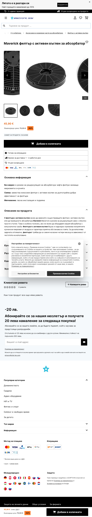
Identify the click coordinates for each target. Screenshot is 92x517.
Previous (7, 75)
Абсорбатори (15, 33)
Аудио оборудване (12, 396)
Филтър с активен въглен (78, 33)
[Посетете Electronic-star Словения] (10, 488)
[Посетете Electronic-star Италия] (24, 477)
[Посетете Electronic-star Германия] (5, 477)
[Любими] (80, 18)
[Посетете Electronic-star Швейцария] (14, 477)
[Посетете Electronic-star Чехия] (38, 477)
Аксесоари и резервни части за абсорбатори (44, 33)
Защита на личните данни (16, 504)
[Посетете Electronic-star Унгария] (5, 483)
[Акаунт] (75, 18)
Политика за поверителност (14, 349)
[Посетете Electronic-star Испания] (29, 477)
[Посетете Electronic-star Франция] (19, 477)
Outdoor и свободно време (16, 412)
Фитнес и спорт (11, 406)
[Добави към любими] (87, 42)
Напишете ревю (77, 284)
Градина (8, 391)
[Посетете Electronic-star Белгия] (34, 483)
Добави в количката (48, 143)
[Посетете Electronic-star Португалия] (5, 488)
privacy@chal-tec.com (12, 355)
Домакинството (11, 385)
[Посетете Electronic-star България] (19, 483)
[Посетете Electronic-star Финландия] (29, 483)
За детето (8, 417)
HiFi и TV (8, 401)
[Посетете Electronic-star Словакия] (34, 477)
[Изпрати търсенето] (4, 25)
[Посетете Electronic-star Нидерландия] (38, 483)
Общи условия (39, 504)
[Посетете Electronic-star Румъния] (14, 483)
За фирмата (55, 504)
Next (84, 75)
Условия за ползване (54, 483)
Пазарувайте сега (62, 4)
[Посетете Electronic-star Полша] (10, 483)
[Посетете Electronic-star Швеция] (24, 483)
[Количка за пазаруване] (86, 18)
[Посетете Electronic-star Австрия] (10, 477)
